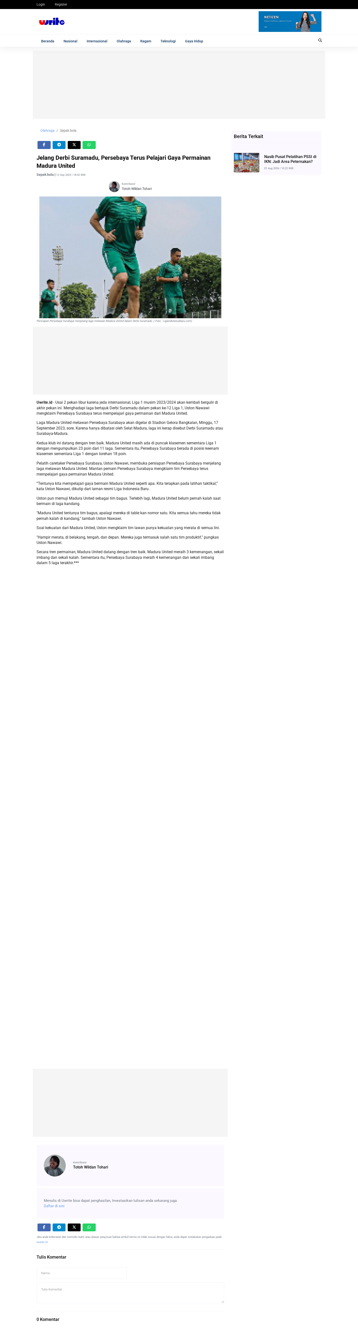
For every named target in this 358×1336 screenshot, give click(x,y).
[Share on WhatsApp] (89, 145)
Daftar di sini (54, 1206)
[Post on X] (74, 145)
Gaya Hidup (194, 41)
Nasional (70, 41)
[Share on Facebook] (44, 145)
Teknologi (168, 41)
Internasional (97, 41)
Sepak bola (68, 130)
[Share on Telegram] (59, 145)
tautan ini (42, 1242)
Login (41, 4)
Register (61, 4)
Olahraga (124, 41)
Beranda (47, 41)
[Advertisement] (179, 85)
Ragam (145, 41)
